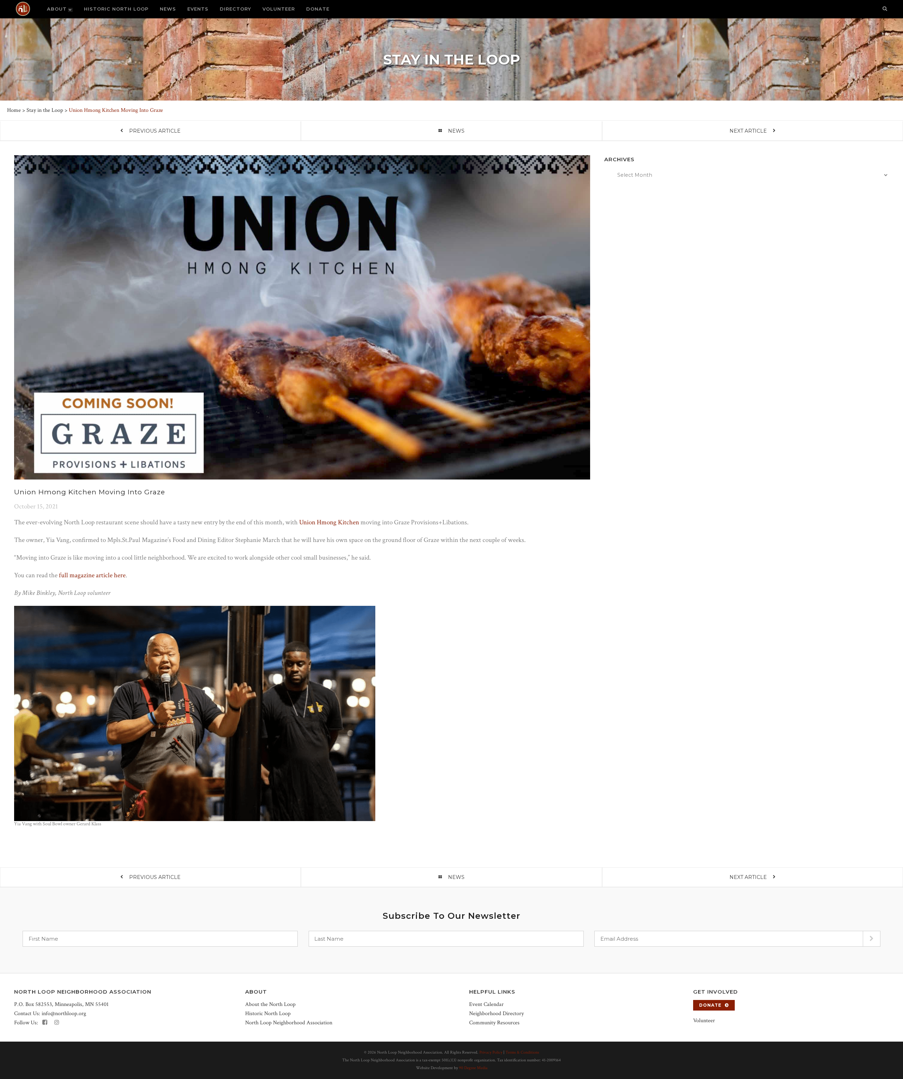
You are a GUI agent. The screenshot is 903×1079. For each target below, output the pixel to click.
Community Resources (494, 1022)
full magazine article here (92, 575)
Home (14, 110)
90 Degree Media (473, 1068)
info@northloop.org (64, 1013)
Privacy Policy (490, 1052)
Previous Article (155, 131)
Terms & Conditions (522, 1052)
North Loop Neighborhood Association (288, 1022)
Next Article (748, 131)
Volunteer (704, 1020)
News (456, 131)
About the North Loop (270, 1004)
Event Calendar (486, 1004)
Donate (710, 1005)
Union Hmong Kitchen (329, 522)
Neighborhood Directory (496, 1013)
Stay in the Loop (44, 110)
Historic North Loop (268, 1013)
